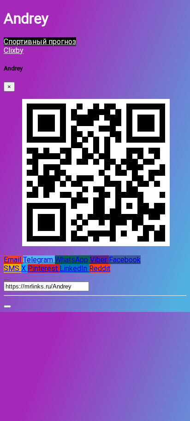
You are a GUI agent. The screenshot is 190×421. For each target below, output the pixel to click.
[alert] (7, 306)
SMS (12, 268)
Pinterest (43, 268)
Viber (99, 259)
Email (13, 259)
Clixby (14, 50)
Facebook (125, 259)
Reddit (99, 268)
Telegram (39, 259)
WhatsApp (72, 259)
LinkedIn (74, 268)
